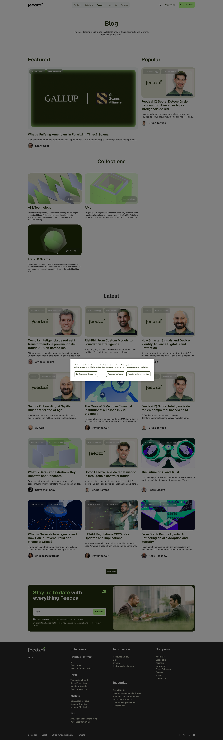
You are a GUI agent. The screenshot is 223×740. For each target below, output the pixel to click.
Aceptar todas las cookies (138, 374)
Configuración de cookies (86, 374)
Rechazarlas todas (115, 374)
